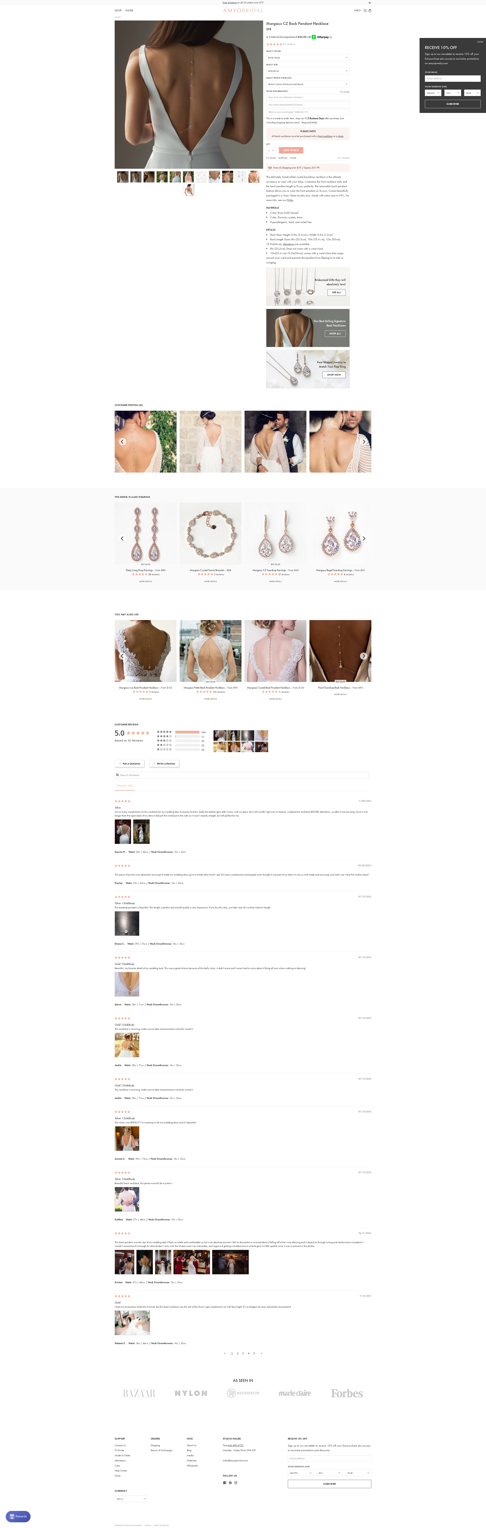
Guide (129, 10)
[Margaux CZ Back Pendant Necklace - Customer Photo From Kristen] (261, 747)
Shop (118, 10)
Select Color (273, 51)
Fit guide (345, 91)
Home (118, 17)
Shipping (282, 158)
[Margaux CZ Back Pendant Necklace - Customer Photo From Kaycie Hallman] (220, 735)
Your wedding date (299, 1467)
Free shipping (230, 2)
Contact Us (120, 1445)
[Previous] (122, 441)
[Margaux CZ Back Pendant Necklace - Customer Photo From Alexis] (261, 735)
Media (190, 1455)
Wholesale (192, 1465)
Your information (277, 91)
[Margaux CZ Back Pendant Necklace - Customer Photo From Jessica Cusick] (233, 747)
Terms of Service (161, 1525)
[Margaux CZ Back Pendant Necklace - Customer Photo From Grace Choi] (247, 735)
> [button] (261, 1353)
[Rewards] (18, 1516)
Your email (431, 72)
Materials (191, 1460)
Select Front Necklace (278, 78)
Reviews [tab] (122, 785)
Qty (268, 144)
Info (357, 10)
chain (340, 136)
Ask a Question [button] (131, 763)
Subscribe (329, 1483)
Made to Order (122, 1455)
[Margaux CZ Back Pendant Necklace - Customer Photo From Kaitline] (247, 747)
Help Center (121, 1470)
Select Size (272, 65)
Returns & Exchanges (161, 1450)
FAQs (290, 200)
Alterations (120, 1460)
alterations (288, 244)
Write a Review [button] (166, 763)
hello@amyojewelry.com (235, 1460)
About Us (191, 1445)
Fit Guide (271, 158)
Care (117, 1465)
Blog (189, 1450)
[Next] (363, 441)
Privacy (148, 1525)
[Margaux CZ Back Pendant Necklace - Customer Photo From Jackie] (220, 747)
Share (293, 158)
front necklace (325, 136)
